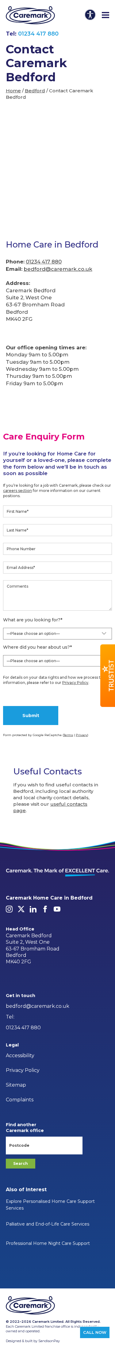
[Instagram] (9, 909)
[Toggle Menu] (105, 15)
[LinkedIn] (33, 909)
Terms (68, 735)
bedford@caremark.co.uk (58, 269)
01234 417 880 (38, 33)
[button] (107, 675)
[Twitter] (21, 909)
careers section (17, 490)
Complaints (19, 1100)
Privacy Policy (75, 682)
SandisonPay (49, 1341)
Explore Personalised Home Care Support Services (50, 1205)
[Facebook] (45, 909)
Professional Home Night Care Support (48, 1243)
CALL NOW (94, 1332)
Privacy (81, 735)
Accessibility (20, 1055)
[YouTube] (57, 909)
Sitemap (16, 1085)
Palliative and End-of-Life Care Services (47, 1224)
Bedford (35, 91)
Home (13, 91)
